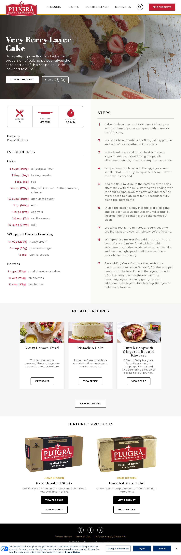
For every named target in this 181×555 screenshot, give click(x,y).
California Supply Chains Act (110, 536)
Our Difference (97, 7)
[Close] (176, 548)
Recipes (73, 7)
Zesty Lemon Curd (42, 348)
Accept (162, 548)
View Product (54, 500)
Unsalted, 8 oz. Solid (127, 483)
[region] (90, 548)
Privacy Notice (63, 536)
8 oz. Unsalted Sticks (54, 483)
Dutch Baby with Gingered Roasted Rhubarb (139, 351)
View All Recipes (90, 403)
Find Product (54, 509)
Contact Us (123, 7)
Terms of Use (82, 536)
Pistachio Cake (90, 348)
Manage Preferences (118, 548)
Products (54, 7)
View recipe (42, 381)
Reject (142, 548)
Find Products (162, 7)
